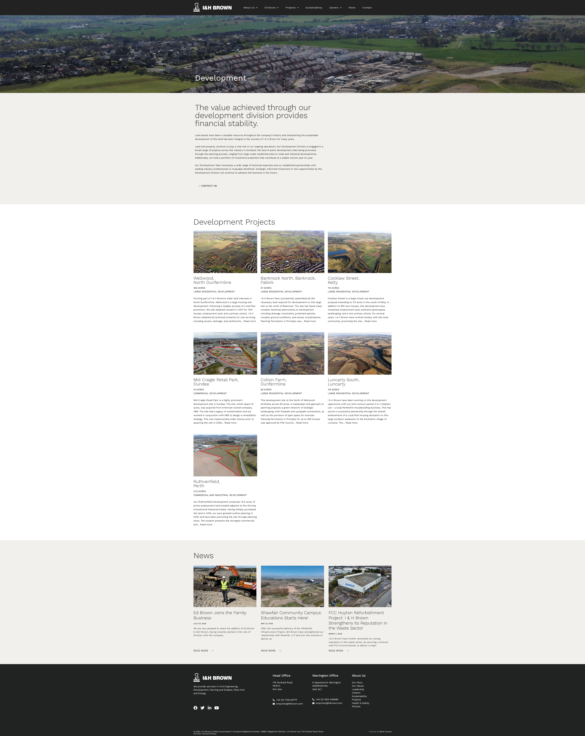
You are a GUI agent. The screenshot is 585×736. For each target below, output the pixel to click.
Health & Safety (360, 703)
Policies (356, 706)
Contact (367, 7)
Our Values (358, 686)
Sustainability (314, 7)
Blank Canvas (386, 732)
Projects (291, 7)
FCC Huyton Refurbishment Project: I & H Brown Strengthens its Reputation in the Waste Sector (358, 620)
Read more (250, 321)
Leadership (358, 689)
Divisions (270, 7)
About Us (249, 7)
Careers (334, 7)
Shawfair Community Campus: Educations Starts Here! (291, 615)
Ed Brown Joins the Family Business (219, 615)
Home (359, 80)
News (352, 7)
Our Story (357, 682)
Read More (201, 650)
